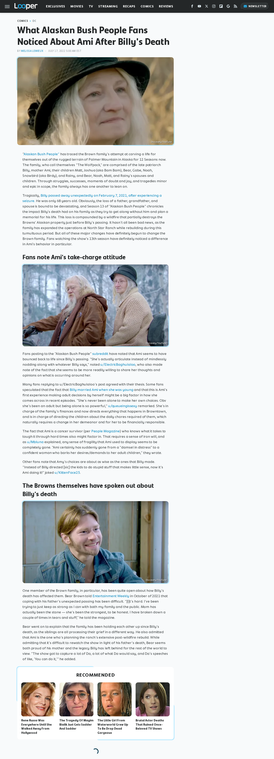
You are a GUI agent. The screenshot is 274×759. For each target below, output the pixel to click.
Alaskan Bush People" (41, 154)
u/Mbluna (35, 442)
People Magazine (105, 431)
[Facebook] (192, 7)
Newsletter (258, 6)
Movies (76, 6)
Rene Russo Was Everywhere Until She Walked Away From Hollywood (36, 726)
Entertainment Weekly (110, 596)
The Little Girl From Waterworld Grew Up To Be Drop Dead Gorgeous (112, 726)
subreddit (100, 353)
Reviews (166, 6)
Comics (147, 6)
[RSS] (235, 7)
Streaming (108, 6)
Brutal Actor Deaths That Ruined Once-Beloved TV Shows (150, 724)
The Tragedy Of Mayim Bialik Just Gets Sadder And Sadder (76, 724)
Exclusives (55, 6)
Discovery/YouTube (161, 142)
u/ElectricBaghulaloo (117, 364)
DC (34, 21)
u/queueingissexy (122, 406)
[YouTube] (199, 7)
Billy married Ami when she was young (101, 389)
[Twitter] (207, 7)
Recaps (129, 6)
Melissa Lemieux (32, 51)
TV (91, 6)
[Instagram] (214, 7)
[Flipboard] (221, 7)
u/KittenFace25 (67, 472)
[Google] (228, 7)
